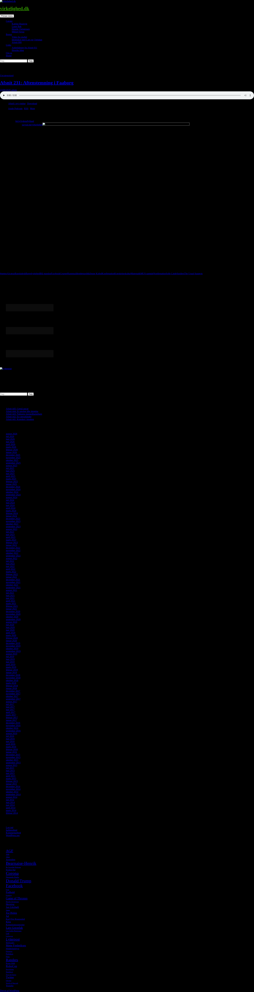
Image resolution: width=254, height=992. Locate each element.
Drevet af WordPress (9, 990)
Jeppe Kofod (96, 273)
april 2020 (10, 632)
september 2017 (13, 699)
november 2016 (13, 725)
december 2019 (13, 643)
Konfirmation (108, 273)
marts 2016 (11, 746)
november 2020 (13, 614)
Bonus (9, 34)
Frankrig (9, 895)
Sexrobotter (10, 969)
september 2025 (13, 463)
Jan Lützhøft (12, 907)
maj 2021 (10, 598)
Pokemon (9, 951)
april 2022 (10, 569)
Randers (12, 960)
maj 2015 (10, 773)
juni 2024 (10, 502)
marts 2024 (11, 510)
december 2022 (13, 548)
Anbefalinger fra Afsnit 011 (24, 47)
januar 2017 (11, 720)
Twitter (10, 977)
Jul (7, 916)
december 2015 (13, 754)
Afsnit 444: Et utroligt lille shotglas (22, 411)
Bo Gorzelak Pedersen (13, 867)
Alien (8, 857)
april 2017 (10, 712)
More (32, 108)
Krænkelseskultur (122, 273)
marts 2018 (11, 683)
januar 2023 (11, 545)
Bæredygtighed (33, 273)
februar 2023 (12, 542)
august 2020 (11, 622)
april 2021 (10, 601)
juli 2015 (10, 768)
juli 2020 (10, 624)
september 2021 (13, 587)
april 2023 (10, 537)
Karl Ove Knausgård (15, 919)
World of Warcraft (12, 983)
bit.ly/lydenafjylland (24, 121)
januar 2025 (11, 484)
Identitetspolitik (83, 273)
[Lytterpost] (6, 368)
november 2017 (13, 693)
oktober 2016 (12, 728)
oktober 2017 (12, 696)
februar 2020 (12, 638)
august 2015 (11, 765)
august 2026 (11, 433)
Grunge (63, 273)
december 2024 (13, 487)
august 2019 (11, 654)
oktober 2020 (12, 617)
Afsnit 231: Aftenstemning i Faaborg (36, 82)
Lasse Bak (16, 26)
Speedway (9, 972)
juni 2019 (10, 659)
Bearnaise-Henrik (21, 863)
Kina (8, 921)
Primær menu (7, 16)
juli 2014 (10, 800)
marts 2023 (11, 540)
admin (14, 90)
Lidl (7, 933)
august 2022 (11, 558)
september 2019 (13, 651)
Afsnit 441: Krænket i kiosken (20, 419)
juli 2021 (10, 593)
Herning (10, 904)
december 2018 (13, 675)
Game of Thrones (16, 898)
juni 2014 (10, 802)
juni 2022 (10, 563)
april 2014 (10, 807)
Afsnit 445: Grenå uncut (17, 408)
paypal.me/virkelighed (32, 124)
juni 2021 (10, 595)
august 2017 (11, 701)
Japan (8, 910)
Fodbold (10, 892)
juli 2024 (10, 500)
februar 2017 (12, 717)
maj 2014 (10, 805)
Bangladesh (20, 273)
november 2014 (13, 789)
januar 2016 (11, 752)
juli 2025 (10, 468)
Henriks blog (18, 50)
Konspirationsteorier (15, 924)
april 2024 (10, 508)
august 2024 (11, 497)
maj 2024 (10, 505)
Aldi (7, 854)
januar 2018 (11, 688)
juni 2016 (10, 739)
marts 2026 (11, 447)
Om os (9, 53)
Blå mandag (45, 273)
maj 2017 (10, 709)
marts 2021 (11, 603)
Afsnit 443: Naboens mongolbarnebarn (24, 414)
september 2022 (13, 556)
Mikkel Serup (18, 32)
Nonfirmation (159, 273)
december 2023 (13, 518)
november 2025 (13, 457)
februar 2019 (12, 670)
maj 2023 (10, 534)
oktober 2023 (12, 524)
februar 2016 (12, 749)
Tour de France (11, 974)
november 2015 (13, 757)
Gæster (9, 21)
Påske (8, 957)
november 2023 (13, 521)
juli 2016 (10, 736)
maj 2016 (10, 741)
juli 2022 (10, 561)
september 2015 (13, 762)
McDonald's (10, 943)
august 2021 (11, 590)
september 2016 (13, 731)
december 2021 (13, 579)
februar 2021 (12, 606)
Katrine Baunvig (19, 24)
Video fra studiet (19, 37)
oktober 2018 (12, 680)
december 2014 (13, 786)
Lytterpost (13, 939)
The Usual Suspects (193, 273)
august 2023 (11, 529)
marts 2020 (11, 635)
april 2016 (10, 744)
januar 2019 (11, 672)
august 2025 (11, 465)
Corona (12, 873)
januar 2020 (11, 640)
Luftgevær (9, 936)
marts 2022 (11, 571)
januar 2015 (11, 784)
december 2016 (13, 723)
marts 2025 (11, 479)
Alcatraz (11, 273)
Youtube (10, 985)
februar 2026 (12, 449)
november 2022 (13, 550)
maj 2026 (10, 441)
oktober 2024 (12, 492)
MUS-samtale (147, 273)
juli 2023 (10, 532)
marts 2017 (11, 715)
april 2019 (10, 664)
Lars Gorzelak (14, 927)
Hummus (71, 273)
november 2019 (13, 646)
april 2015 (10, 776)
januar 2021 (11, 609)
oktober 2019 (12, 648)
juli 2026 (10, 436)
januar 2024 (11, 516)
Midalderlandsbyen (12, 949)
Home (9, 55)
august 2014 (11, 797)
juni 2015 (10, 770)
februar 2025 (12, 481)
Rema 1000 (10, 963)
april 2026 (10, 444)
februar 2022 (12, 574)
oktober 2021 (12, 585)
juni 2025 (10, 471)
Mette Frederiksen (16, 945)
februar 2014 (12, 813)
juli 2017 (10, 704)
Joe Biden (11, 912)
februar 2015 (12, 781)
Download (32, 103)
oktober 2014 (12, 792)
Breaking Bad (10, 870)
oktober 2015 (12, 760)
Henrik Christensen (21, 29)
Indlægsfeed (11, 830)
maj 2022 (10, 566)
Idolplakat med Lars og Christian (27, 39)
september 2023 (13, 526)
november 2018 (13, 678)
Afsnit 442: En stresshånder (18, 416)
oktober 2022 (12, 553)
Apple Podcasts (15, 108)
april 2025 (10, 476)
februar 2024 (12, 513)
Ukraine (8, 980)
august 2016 (11, 733)
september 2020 (13, 619)
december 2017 (13, 691)
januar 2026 (11, 452)
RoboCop (11, 966)
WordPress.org (13, 835)
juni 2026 (10, 439)
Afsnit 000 (17, 42)
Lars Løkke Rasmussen (13, 931)
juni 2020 (10, 627)
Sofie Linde (171, 273)
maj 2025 (10, 473)
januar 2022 (11, 577)
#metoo (3, 273)
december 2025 (13, 455)
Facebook (55, 273)
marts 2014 (11, 810)
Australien (10, 859)
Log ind (9, 827)
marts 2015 (11, 778)
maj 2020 (10, 630)
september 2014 (13, 794)
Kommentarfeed (13, 833)
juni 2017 (10, 707)
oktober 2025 (12, 460)
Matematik (136, 273)
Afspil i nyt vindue (17, 103)
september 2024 (13, 494)
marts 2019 (11, 667)
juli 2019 (10, 656)
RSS (26, 108)
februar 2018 (12, 685)
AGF (9, 851)
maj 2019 (10, 662)
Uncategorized (7, 75)
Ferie (7, 889)
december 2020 (13, 611)
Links (8, 45)
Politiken (9, 954)
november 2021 (13, 582)
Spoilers (180, 273)
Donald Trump (18, 880)
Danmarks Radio (12, 877)
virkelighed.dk (14, 8)
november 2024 (13, 489)
